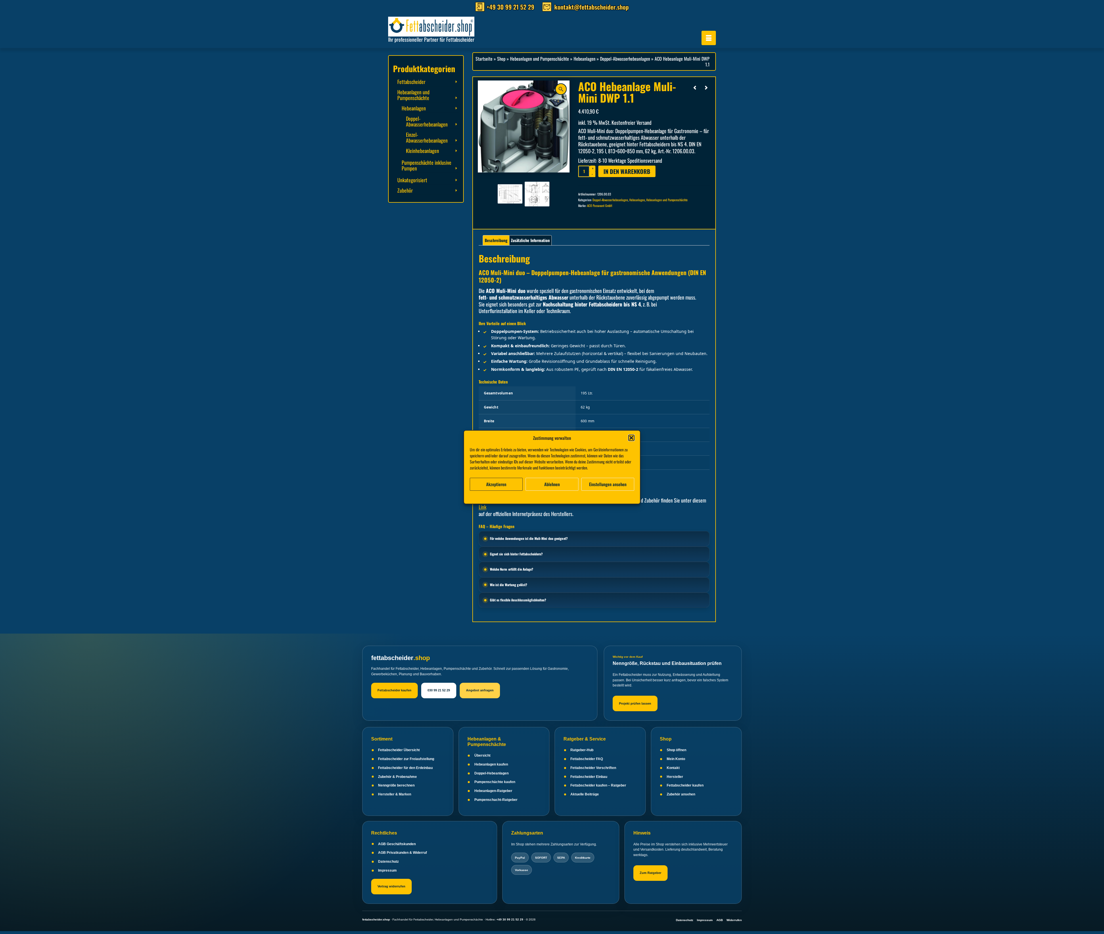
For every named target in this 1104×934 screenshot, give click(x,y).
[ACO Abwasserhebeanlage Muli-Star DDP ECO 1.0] (706, 87)
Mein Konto (676, 759)
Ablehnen (552, 484)
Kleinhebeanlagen (422, 150)
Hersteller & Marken (394, 794)
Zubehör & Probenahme (397, 777)
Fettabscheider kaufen (394, 690)
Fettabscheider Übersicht (399, 750)
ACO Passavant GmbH (599, 205)
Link (482, 507)
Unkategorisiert (412, 180)
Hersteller (675, 777)
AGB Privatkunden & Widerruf (402, 853)
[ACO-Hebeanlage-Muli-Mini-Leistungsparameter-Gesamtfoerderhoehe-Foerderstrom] (510, 193)
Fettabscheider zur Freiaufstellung (406, 759)
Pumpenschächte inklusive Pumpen (426, 165)
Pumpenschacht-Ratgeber (496, 800)
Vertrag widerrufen (391, 886)
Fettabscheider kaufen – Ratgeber (598, 785)
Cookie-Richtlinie (525, 496)
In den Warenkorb (626, 171)
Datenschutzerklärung (556, 496)
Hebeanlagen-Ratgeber (493, 791)
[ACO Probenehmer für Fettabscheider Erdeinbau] (695, 87)
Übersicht (482, 755)
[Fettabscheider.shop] (440, 25)
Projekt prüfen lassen (635, 703)
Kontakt (673, 768)
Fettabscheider (411, 81)
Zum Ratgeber (650, 872)
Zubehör (405, 190)
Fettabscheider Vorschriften (593, 768)
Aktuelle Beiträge (584, 794)
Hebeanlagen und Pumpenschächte (667, 199)
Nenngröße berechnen (396, 785)
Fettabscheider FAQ (586, 759)
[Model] (537, 193)
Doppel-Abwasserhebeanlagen (610, 199)
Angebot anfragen (480, 690)
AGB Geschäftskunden (397, 844)
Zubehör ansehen (681, 794)
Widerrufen (734, 920)
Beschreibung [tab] (496, 240)
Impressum (583, 496)
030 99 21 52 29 (439, 690)
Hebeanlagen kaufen (491, 764)
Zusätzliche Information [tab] (530, 240)
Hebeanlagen (637, 199)
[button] (631, 438)
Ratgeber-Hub (581, 750)
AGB (719, 920)
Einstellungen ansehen (607, 484)
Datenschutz (388, 862)
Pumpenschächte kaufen (494, 782)
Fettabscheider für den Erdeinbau (405, 768)
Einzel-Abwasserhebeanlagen (427, 137)
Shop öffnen (676, 750)
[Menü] (709, 38)
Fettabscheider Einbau (588, 777)
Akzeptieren (496, 484)
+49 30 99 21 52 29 (510, 919)
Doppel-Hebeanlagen (491, 773)
